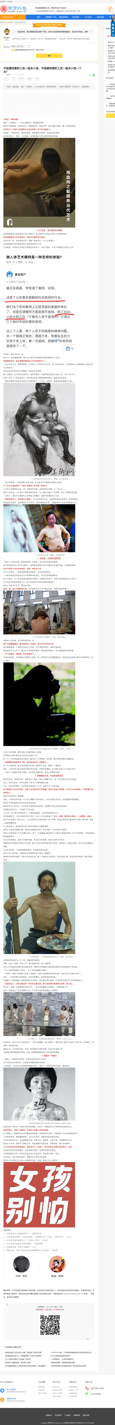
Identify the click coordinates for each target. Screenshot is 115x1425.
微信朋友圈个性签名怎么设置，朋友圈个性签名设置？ (24, 1352)
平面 (37, 79)
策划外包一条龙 (74, 1390)
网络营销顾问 (73, 1393)
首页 (39, 17)
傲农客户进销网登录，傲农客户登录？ (18, 1362)
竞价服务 (75, 17)
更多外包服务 (57, 1396)
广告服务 (67, 1415)
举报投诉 (49, 1415)
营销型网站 (63, 17)
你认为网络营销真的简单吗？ (61, 1356)
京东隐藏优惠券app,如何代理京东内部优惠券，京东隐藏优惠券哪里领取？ (30, 1366)
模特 (29, 79)
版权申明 (86, 1415)
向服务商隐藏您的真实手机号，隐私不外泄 (29, 50)
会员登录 (2, 1)
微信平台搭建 (42, 1393)
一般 (13, 79)
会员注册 (9, 1)
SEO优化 (88, 17)
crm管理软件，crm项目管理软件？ (63, 1359)
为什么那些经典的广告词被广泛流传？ (18, 1359)
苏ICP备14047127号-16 (82, 1423)
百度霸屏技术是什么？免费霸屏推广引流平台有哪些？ (24, 1356)
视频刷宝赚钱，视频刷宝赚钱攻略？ (63, 1362)
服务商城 (100, 17)
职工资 (21, 79)
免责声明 (58, 1415)
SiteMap (91, 1423)
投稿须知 (77, 1415)
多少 (6, 79)
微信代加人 (56, 1387)
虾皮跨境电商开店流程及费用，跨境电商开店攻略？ (69, 1366)
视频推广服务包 (57, 1390)
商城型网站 (41, 1390)
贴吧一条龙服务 (57, 1393)
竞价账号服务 (73, 1396)
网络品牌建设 (73, 1387)
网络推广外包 (51, 17)
